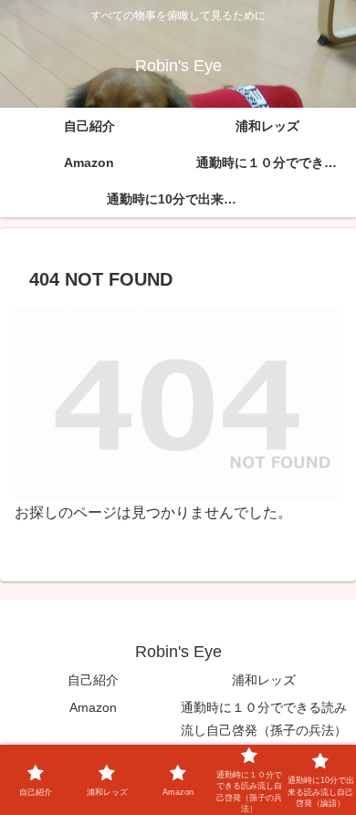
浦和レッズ (264, 680)
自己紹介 (93, 680)
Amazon (93, 707)
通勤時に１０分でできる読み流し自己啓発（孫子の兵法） (264, 718)
